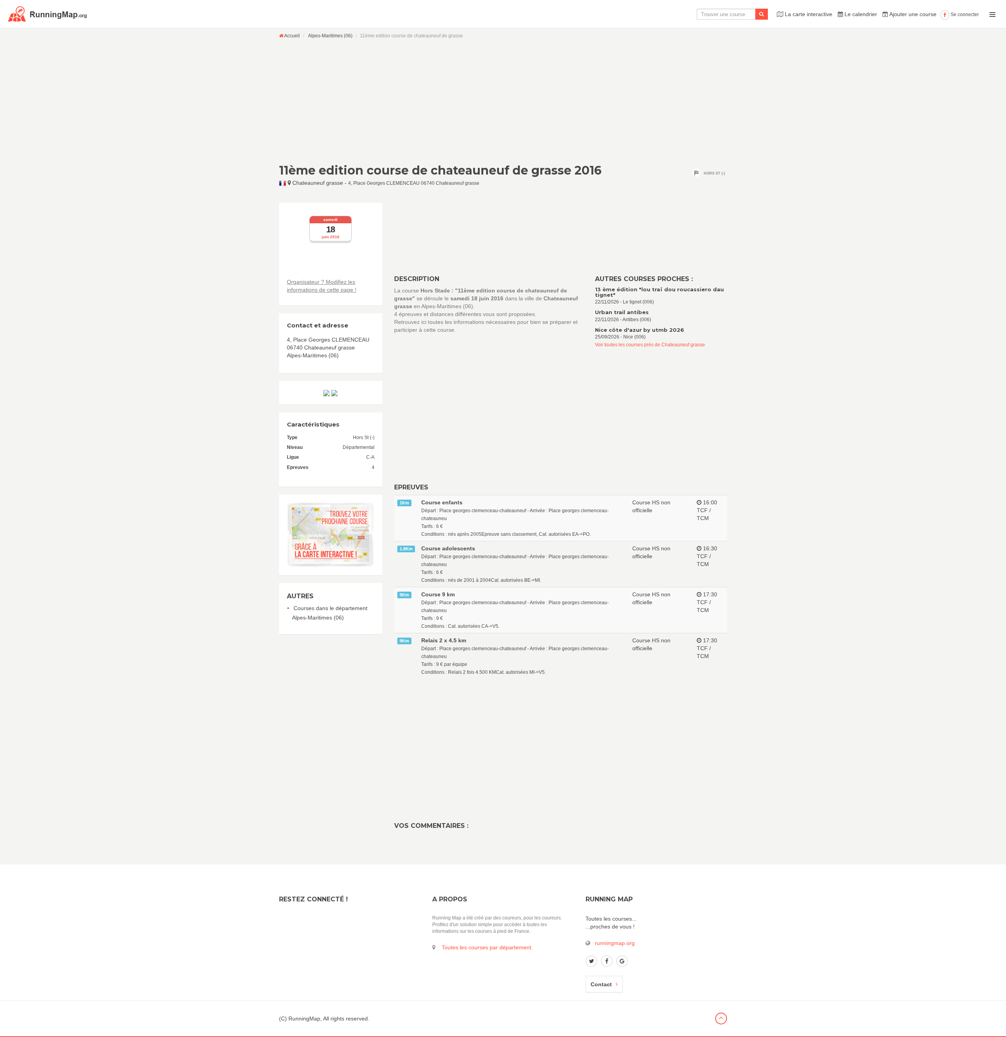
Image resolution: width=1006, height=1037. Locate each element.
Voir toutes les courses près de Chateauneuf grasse (650, 345)
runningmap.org (615, 943)
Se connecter (964, 14)
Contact (601, 984)
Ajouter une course (912, 14)
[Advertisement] (503, 101)
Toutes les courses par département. (487, 947)
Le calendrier (860, 14)
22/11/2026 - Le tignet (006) (659, 296)
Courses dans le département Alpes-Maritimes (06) (329, 613)
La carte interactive (807, 14)
